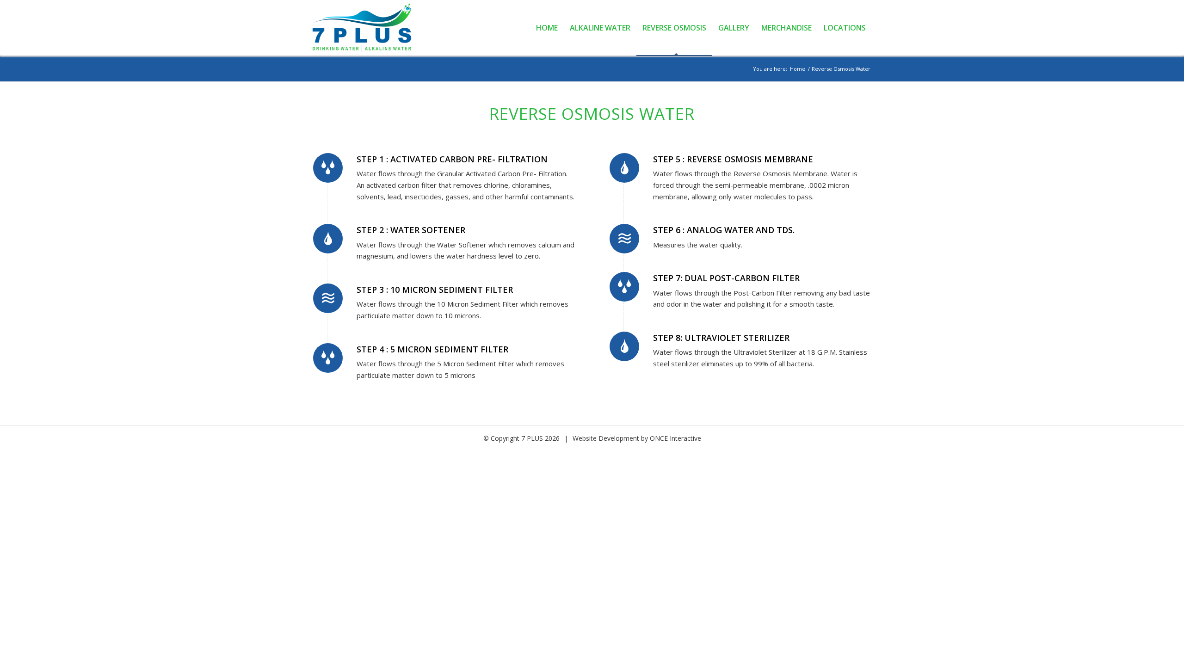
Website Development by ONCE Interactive (637, 438)
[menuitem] (547, 28)
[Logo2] (367, 27)
